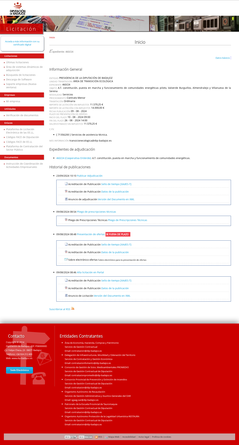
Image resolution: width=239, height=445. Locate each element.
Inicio (52, 37)
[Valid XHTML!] (71, 436)
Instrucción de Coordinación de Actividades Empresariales (24, 165)
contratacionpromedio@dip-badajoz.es (91, 375)
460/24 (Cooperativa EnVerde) (73, 158)
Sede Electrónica (19, 370)
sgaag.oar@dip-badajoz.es (85, 399)
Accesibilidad (129, 436)
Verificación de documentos (22, 115)
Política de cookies (161, 436)
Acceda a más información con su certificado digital (22, 43)
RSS (100, 436)
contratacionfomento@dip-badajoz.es (91, 363)
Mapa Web (114, 436)
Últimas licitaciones (17, 62)
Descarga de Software (19, 79)
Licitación (21, 28)
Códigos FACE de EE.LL (19, 141)
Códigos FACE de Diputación (22, 137)
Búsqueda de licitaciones (21, 75)
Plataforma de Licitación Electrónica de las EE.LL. (20, 131)
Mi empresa (13, 101)
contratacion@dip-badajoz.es (86, 350)
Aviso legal (143, 436)
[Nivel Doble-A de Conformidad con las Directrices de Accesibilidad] (86, 436)
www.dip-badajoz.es (22, 358)
